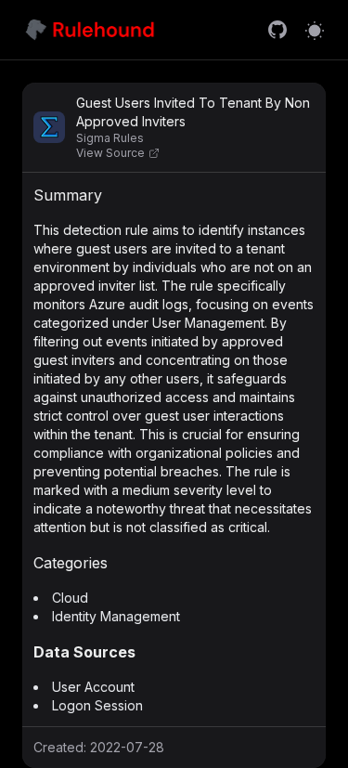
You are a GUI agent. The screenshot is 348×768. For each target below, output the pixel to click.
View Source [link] (110, 153)
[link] (277, 30)
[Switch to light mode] (314, 30)
